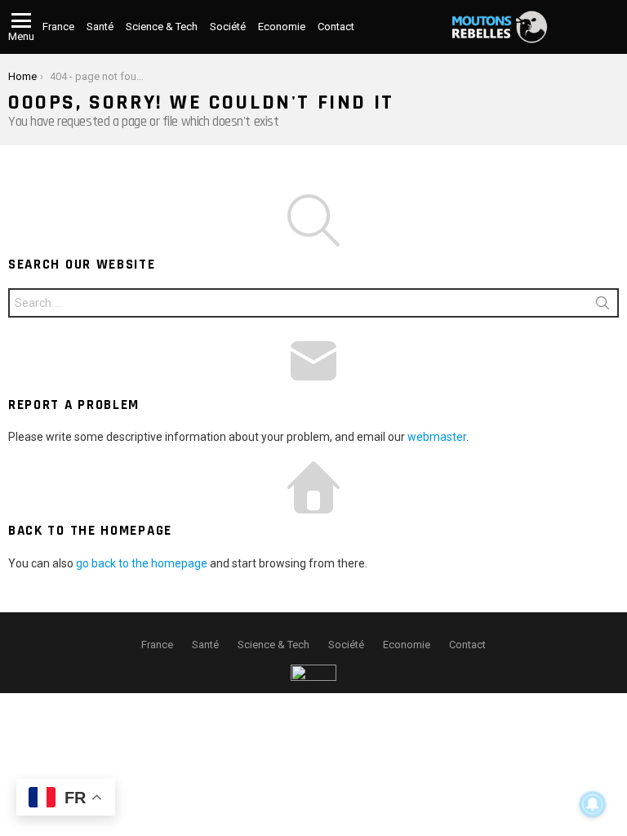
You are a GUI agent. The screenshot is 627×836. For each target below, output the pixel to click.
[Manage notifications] (593, 804)
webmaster (436, 436)
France (58, 26)
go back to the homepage (141, 563)
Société (228, 26)
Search (602, 306)
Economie (281, 26)
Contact (336, 26)
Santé (100, 26)
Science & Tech (162, 26)
